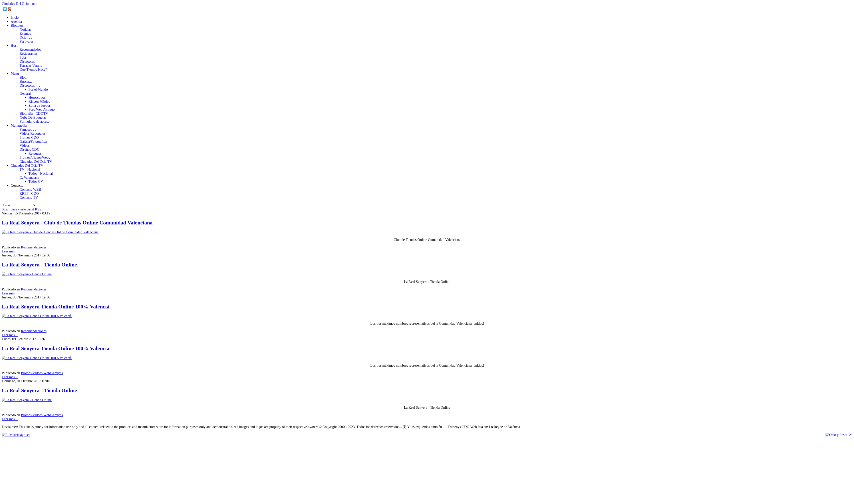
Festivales (26, 41)
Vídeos (25, 145)
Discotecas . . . (30, 85)
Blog (23, 77)
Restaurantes (28, 53)
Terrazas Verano (31, 65)
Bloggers (17, 25)
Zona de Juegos (39, 105)
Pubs (23, 57)
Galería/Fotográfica (33, 141)
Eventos (25, 33)
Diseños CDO (30, 149)
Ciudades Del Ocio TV (36, 161)
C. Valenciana (29, 177)
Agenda (16, 21)
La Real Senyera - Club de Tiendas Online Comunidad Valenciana (77, 223)
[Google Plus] (9, 9)
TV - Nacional (30, 169)
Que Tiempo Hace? (33, 69)
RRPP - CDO (29, 193)
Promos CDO (29, 137)
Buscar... (26, 81)
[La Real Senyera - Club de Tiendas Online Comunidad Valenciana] (50, 232)
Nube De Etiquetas (33, 117)
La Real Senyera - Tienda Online (39, 265)
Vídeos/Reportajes (32, 133)
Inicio (15, 17)
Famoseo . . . (29, 129)
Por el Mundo (38, 89)
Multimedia (19, 125)
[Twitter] (5, 9)
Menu (15, 73)
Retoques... (36, 153)
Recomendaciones (33, 247)
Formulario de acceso (35, 121)
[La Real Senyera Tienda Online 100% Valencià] (37, 316)
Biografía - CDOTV (34, 113)
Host (14, 45)
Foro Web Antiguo (41, 109)
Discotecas (27, 61)
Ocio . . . (26, 37)
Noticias (25, 29)
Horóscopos (36, 97)
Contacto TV (29, 197)
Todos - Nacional (40, 173)
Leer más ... (10, 251)
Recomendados (30, 49)
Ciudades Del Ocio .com (19, 4)
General (25, 93)
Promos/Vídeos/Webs (35, 157)
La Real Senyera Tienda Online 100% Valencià (55, 307)
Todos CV (35, 181)
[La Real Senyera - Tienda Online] (27, 274)
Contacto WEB (30, 189)
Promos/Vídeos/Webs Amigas (42, 373)
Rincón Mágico (39, 101)
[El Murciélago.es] (16, 435)
